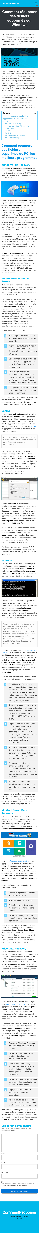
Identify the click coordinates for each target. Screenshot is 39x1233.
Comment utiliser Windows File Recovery (18, 127)
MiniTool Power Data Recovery (15, 135)
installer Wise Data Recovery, (16, 1004)
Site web (4, 1172)
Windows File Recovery (13, 124)
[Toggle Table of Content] (34, 113)
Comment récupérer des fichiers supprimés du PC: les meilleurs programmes (15, 118)
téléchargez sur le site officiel (19, 861)
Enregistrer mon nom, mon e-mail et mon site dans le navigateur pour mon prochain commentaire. (18, 1184)
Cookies (25, 1216)
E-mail (4, 1162)
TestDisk (8, 133)
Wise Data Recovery (12, 138)
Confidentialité (16, 1216)
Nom (3, 1153)
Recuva (7, 131)
